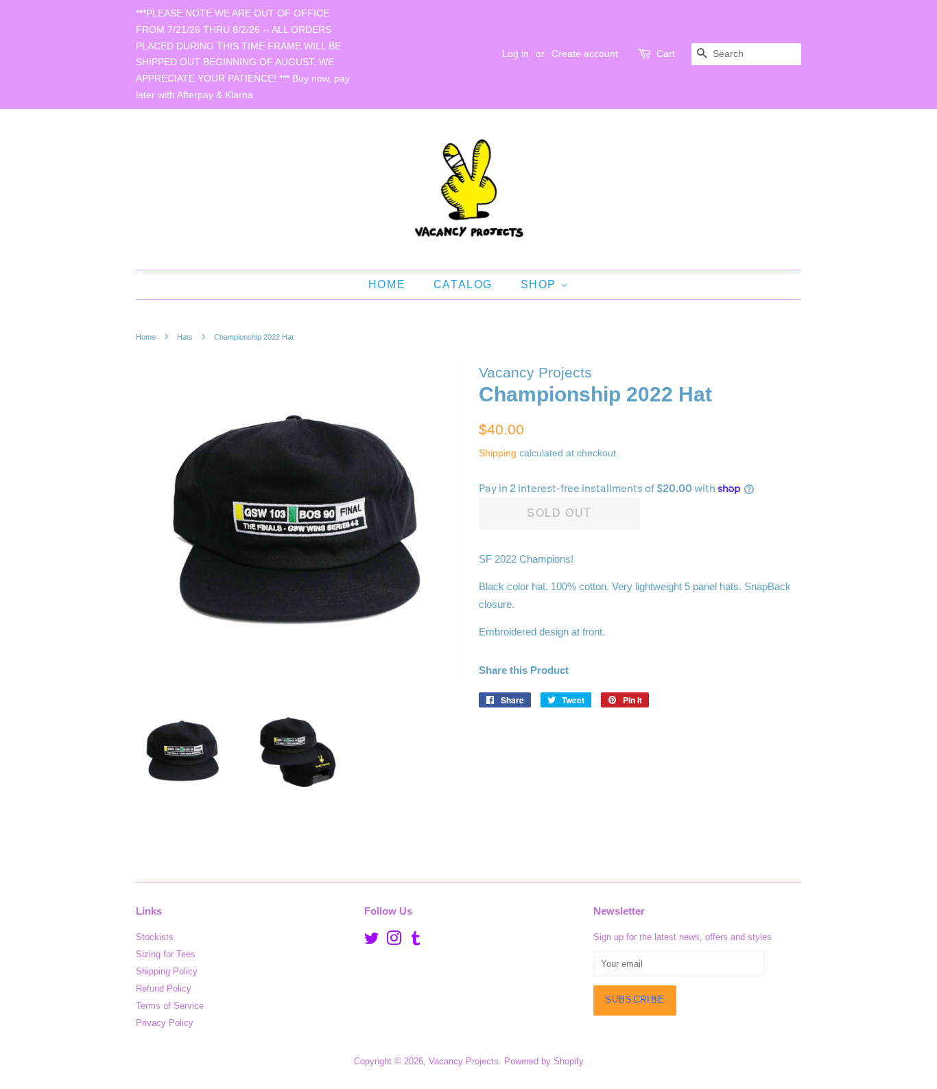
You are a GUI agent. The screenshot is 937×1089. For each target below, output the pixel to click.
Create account (584, 53)
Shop (540, 284)
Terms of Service (170, 1005)
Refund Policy (163, 988)
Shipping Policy (167, 971)
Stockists (155, 937)
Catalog (463, 284)
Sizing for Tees (165, 954)
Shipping (498, 452)
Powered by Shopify (544, 1061)
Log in (515, 53)
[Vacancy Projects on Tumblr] (415, 941)
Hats (185, 337)
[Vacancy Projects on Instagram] (393, 941)
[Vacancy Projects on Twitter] (371, 941)
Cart (665, 53)
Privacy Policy (164, 1023)
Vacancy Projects (464, 1061)
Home (386, 284)
